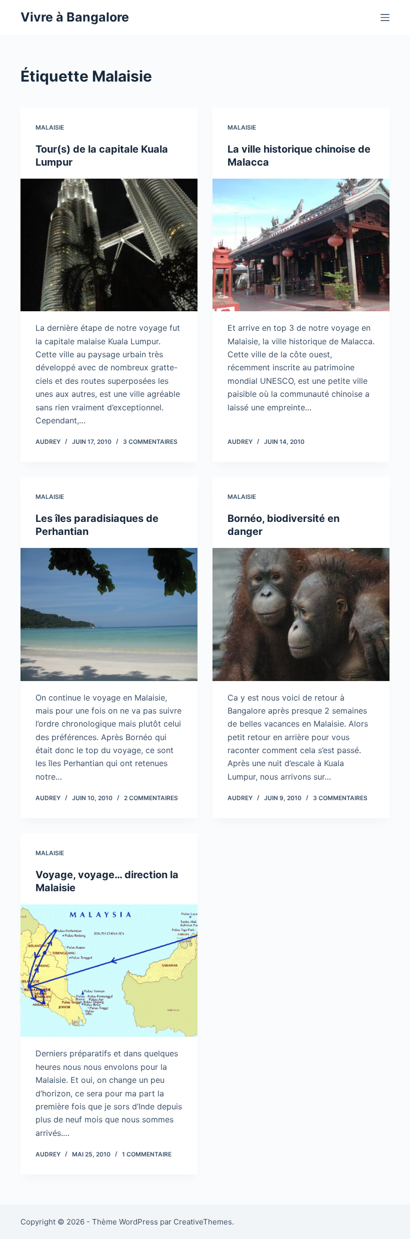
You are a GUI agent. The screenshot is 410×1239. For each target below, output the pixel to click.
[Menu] (385, 17)
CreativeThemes (203, 1221)
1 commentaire (147, 1154)
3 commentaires (150, 441)
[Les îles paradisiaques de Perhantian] (109, 614)
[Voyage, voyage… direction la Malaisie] (109, 970)
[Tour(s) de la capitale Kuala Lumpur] (109, 245)
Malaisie (50, 127)
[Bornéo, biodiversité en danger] (301, 614)
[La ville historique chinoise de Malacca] (301, 245)
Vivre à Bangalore (74, 17)
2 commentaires (151, 798)
